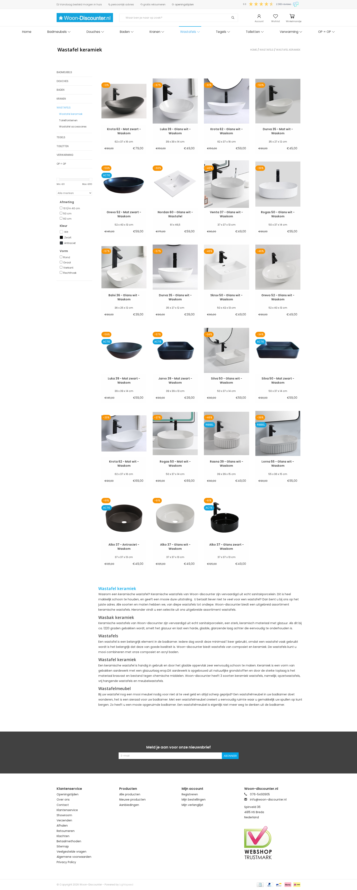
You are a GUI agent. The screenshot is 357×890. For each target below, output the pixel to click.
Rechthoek (69, 273)
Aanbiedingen (129, 805)
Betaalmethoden (69, 841)
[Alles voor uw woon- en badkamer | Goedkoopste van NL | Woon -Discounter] (85, 17)
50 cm (67, 213)
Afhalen (62, 825)
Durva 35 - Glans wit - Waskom (175, 297)
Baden (125, 32)
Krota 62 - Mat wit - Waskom (124, 463)
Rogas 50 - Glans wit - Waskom (278, 214)
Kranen (155, 32)
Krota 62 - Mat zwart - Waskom (124, 131)
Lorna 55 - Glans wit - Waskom (278, 463)
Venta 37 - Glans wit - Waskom (226, 214)
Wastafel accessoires (73, 126)
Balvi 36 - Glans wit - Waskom (123, 297)
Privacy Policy (66, 862)
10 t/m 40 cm (71, 208)
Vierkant (68, 267)
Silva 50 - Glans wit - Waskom (226, 380)
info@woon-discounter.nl (268, 799)
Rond (66, 257)
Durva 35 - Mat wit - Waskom (278, 131)
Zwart (67, 237)
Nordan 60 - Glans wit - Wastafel (175, 214)
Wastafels (188, 32)
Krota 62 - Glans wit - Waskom (226, 131)
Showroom (64, 815)
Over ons (63, 799)
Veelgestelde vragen (71, 852)
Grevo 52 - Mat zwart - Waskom (124, 214)
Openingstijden (68, 794)
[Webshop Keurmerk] (272, 842)
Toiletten (253, 32)
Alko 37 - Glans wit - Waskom (175, 547)
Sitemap (63, 846)
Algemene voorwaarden (74, 857)
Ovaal (67, 262)
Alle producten (129, 794)
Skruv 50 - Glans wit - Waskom (226, 297)
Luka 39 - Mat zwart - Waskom (124, 380)
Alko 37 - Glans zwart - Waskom (226, 547)
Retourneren (66, 831)
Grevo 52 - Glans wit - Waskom (277, 297)
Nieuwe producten (132, 799)
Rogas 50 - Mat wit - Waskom (175, 463)
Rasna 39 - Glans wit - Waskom (226, 463)
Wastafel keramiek (288, 49)
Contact (63, 805)
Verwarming (289, 32)
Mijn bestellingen (194, 799)
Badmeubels (57, 32)
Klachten (63, 836)
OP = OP (324, 32)
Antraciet (70, 243)
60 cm (67, 218)
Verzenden (64, 820)
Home (26, 32)
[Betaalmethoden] (259, 884)
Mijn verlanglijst (192, 805)
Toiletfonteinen (68, 120)
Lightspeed (126, 884)
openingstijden (184, 4)
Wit (66, 232)
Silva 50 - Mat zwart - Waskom (278, 380)
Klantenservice (67, 810)
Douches (93, 32)
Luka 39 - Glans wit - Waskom (175, 131)
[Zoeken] (232, 17)
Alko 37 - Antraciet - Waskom (123, 547)
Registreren (190, 794)
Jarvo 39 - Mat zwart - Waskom (175, 380)
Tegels (221, 32)
